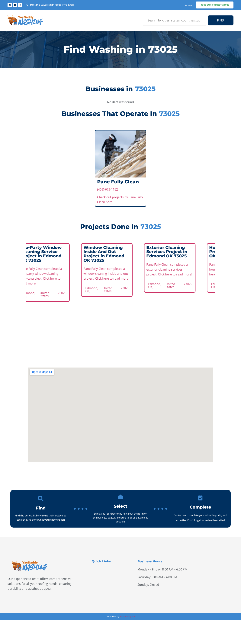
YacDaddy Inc (128, 616)
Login (188, 5)
